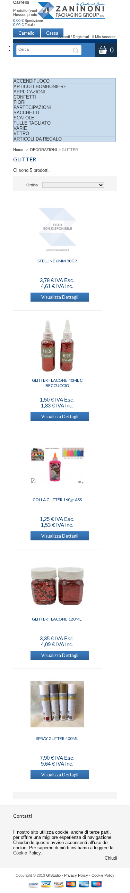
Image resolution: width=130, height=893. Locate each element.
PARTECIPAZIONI (32, 107)
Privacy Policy (76, 875)
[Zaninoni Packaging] (71, 12)
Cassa (52, 33)
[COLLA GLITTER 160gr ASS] (57, 466)
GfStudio (53, 875)
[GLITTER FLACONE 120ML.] (57, 585)
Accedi (64, 37)
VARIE (20, 128)
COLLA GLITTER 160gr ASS (57, 499)
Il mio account (103, 37)
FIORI (20, 102)
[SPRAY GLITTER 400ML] (57, 704)
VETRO (21, 133)
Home (18, 150)
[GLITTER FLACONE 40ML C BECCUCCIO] (57, 346)
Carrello (21, 2)
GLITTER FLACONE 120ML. (57, 619)
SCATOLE (24, 117)
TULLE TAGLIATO (32, 123)
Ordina (32, 185)
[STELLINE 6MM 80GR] (57, 227)
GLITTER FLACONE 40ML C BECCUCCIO (57, 383)
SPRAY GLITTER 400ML (57, 738)
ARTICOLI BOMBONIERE (40, 86)
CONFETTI (25, 97)
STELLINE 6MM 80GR (57, 260)
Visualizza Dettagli (59, 297)
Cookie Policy (27, 853)
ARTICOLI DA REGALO (38, 139)
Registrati (81, 37)
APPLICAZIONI (29, 91)
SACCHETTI (26, 112)
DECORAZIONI (43, 150)
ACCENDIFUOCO (32, 81)
